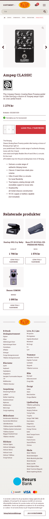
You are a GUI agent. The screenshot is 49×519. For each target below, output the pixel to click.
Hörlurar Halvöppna (9, 447)
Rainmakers (30, 421)
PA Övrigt (29, 344)
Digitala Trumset (32, 360)
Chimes (29, 445)
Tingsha (29, 416)
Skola (29, 450)
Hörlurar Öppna (8, 444)
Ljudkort (5, 394)
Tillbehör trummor (32, 368)
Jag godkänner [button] (34, 513)
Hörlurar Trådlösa (8, 455)
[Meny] (44, 5)
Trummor (31, 355)
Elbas (5, 339)
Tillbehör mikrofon (8, 436)
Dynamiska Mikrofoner (10, 421)
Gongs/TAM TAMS (32, 418)
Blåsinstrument (32, 379)
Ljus (28, 349)
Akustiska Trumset (33, 357)
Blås (29, 373)
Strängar (6, 352)
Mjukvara (6, 402)
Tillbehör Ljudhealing (33, 405)
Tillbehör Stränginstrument (11, 358)
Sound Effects (31, 442)
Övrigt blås (30, 381)
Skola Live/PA (31, 464)
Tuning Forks (31, 413)
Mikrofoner (8, 416)
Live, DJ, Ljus (33, 331)
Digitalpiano (7, 371)
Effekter (23, 17)
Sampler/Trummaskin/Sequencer (12, 377)
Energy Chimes (31, 429)
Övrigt (30, 386)
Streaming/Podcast (9, 392)
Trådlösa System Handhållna (12, 426)
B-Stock (6, 331)
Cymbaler (30, 363)
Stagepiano (6, 374)
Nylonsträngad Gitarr (9, 344)
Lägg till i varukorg (32, 128)
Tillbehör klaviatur (8, 384)
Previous (3, 47)
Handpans (30, 437)
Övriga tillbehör (31, 397)
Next (46, 47)
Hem (4, 18)
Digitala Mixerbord (32, 339)
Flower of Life (31, 426)
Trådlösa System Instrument (12, 429)
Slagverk (29, 365)
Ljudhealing (32, 402)
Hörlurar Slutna (8, 450)
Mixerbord (30, 341)
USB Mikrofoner (8, 424)
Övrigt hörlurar (7, 458)
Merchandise (31, 394)
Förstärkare (6, 347)
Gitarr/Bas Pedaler (30, 17)
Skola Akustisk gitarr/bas (35, 458)
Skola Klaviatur (31, 461)
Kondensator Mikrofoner (10, 418)
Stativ (28, 392)
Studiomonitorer (8, 400)
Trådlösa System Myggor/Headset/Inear (10, 433)
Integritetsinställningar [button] (12, 513)
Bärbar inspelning (8, 397)
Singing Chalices (32, 410)
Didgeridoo (30, 424)
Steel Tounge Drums (33, 434)
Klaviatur (7, 363)
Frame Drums (31, 440)
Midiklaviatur (7, 381)
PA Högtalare (31, 336)
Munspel (29, 376)
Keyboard (6, 368)
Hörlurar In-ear (7, 452)
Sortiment (8, 5)
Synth (5, 366)
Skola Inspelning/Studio (34, 472)
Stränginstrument (16, 17)
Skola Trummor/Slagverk (34, 469)
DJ (27, 347)
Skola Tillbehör (31, 453)
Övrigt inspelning (8, 410)
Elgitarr (5, 336)
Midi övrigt (6, 408)
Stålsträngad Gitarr (9, 342)
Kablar (29, 389)
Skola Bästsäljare (32, 456)
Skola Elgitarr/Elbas (33, 466)
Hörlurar (7, 442)
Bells (28, 432)
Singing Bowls (31, 408)
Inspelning (8, 389)
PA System (30, 333)
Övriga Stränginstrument (11, 355)
